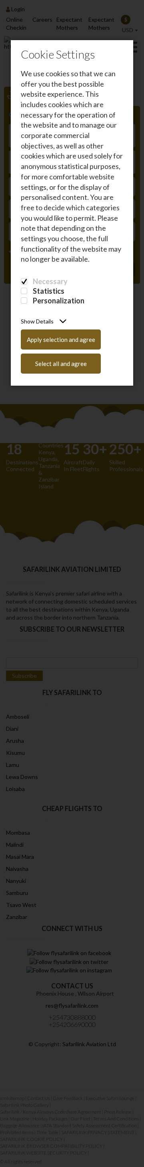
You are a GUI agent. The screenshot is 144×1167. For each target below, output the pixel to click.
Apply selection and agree (61, 339)
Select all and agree (61, 363)
